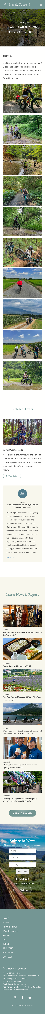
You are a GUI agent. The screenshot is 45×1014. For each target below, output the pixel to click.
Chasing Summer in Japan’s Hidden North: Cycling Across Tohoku (20, 766)
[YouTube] (30, 997)
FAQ (4, 940)
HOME (6, 918)
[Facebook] (22, 997)
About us (10, 557)
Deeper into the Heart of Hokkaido (17, 666)
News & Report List (24, 813)
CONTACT (7, 957)
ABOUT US (8, 948)
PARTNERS (8, 952)
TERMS (6, 944)
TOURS (6, 922)
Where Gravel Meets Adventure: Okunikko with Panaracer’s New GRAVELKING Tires (22, 732)
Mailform (24, 890)
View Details (13, 476)
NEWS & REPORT (11, 927)
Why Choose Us (10, 931)
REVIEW (6, 935)
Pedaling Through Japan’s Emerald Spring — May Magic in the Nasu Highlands (21, 799)
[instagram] (15, 997)
